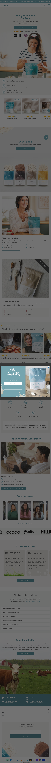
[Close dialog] (48, 367)
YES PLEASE (13, 383)
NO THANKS (13, 388)
